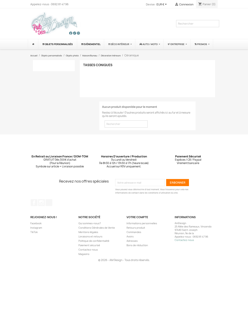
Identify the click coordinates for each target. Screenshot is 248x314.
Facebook (34, 202)
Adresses (132, 240)
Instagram (41, 202)
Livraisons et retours (90, 236)
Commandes (134, 232)
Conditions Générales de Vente (96, 227)
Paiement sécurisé (89, 245)
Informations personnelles (142, 223)
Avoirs (130, 236)
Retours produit (136, 227)
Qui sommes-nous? (89, 223)
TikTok (49, 202)
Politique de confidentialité (93, 240)
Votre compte (137, 217)
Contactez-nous (88, 249)
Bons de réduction (137, 245)
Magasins (83, 254)
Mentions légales (88, 232)
